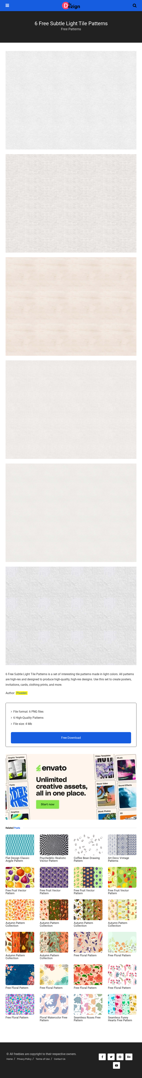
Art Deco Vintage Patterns (118, 859)
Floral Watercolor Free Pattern (53, 1019)
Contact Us (59, 1059)
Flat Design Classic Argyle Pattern (17, 859)
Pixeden (21, 693)
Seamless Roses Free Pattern (87, 1019)
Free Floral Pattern (85, 955)
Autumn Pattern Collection (15, 924)
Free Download (71, 738)
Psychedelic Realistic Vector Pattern (53, 859)
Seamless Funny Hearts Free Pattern (120, 1019)
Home (9, 1059)
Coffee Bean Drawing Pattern (87, 859)
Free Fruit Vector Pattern (16, 892)
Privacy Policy (24, 1059)
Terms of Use (43, 1059)
